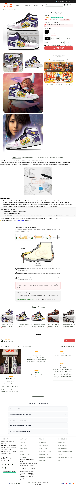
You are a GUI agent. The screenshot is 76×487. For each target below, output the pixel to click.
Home (4, 9)
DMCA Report (4, 483)
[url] (8, 457)
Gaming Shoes (11, 9)
